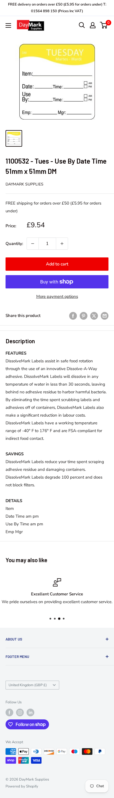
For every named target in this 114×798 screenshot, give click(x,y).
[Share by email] (104, 315)
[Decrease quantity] (32, 243)
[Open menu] (8, 25)
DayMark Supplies (24, 184)
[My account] (92, 25)
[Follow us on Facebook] (9, 712)
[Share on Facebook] (73, 315)
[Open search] (82, 25)
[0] (103, 25)
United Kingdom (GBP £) (28, 685)
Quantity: (14, 243)
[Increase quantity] (62, 243)
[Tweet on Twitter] (94, 315)
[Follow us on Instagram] (20, 712)
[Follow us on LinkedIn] (30, 712)
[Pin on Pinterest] (83, 315)
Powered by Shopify (22, 786)
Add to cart (57, 264)
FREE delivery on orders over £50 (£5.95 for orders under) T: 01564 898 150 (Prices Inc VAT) (57, 8)
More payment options (57, 296)
